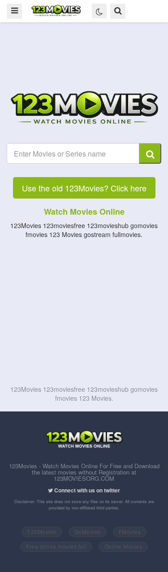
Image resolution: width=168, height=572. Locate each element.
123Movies (41, 531)
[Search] (150, 153)
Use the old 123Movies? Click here (84, 188)
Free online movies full (56, 546)
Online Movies (123, 546)
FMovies (130, 531)
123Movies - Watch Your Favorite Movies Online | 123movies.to (56, 10)
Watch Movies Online (84, 211)
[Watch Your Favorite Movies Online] (84, 108)
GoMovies (87, 531)
